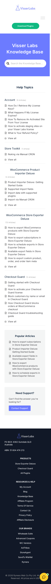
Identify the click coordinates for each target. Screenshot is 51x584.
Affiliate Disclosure (25, 520)
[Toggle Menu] (43, 18)
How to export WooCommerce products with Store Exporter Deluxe (24, 230)
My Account (25, 487)
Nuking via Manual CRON (21, 154)
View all (12, 138)
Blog (25, 491)
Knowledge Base (25, 496)
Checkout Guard (15, 276)
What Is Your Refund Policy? (23, 133)
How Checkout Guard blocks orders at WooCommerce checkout (23, 306)
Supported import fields (20, 189)
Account (10, 99)
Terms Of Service (25, 505)
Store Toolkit (12, 148)
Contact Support (19, 408)
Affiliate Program (25, 501)
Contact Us (25, 510)
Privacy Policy (25, 515)
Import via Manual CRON (21, 199)
